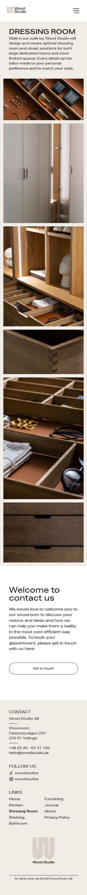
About (50, 811)
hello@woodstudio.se (29, 753)
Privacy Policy (57, 817)
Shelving (17, 817)
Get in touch (43, 668)
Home (14, 799)
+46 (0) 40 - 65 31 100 (29, 748)
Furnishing (53, 799)
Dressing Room (23, 811)
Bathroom (18, 823)
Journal (51, 805)
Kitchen (16, 805)
